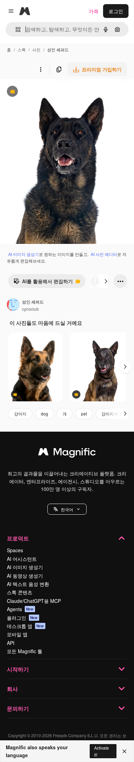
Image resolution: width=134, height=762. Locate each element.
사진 (36, 49)
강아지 (20, 413)
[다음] (106, 281)
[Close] (124, 751)
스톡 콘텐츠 (19, 592)
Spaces (15, 550)
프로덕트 (18, 538)
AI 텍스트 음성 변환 (28, 583)
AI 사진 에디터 (104, 254)
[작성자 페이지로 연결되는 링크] (13, 305)
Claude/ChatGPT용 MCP (34, 600)
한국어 (67, 509)
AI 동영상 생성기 (25, 575)
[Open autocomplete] (15, 29)
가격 (93, 11)
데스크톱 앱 (25, 625)
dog (44, 413)
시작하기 (18, 669)
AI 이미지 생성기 (23, 254)
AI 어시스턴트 (22, 558)
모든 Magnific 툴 (24, 651)
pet (84, 413)
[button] (67, 509)
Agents (20, 609)
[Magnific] (67, 453)
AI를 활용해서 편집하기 (43, 283)
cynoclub (30, 309)
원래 (39, 92)
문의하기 (18, 708)
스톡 (22, 49)
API (10, 642)
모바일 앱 (17, 634)
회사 (12, 689)
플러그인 (22, 617)
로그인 (116, 11)
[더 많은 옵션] (40, 69)
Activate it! (101, 751)
